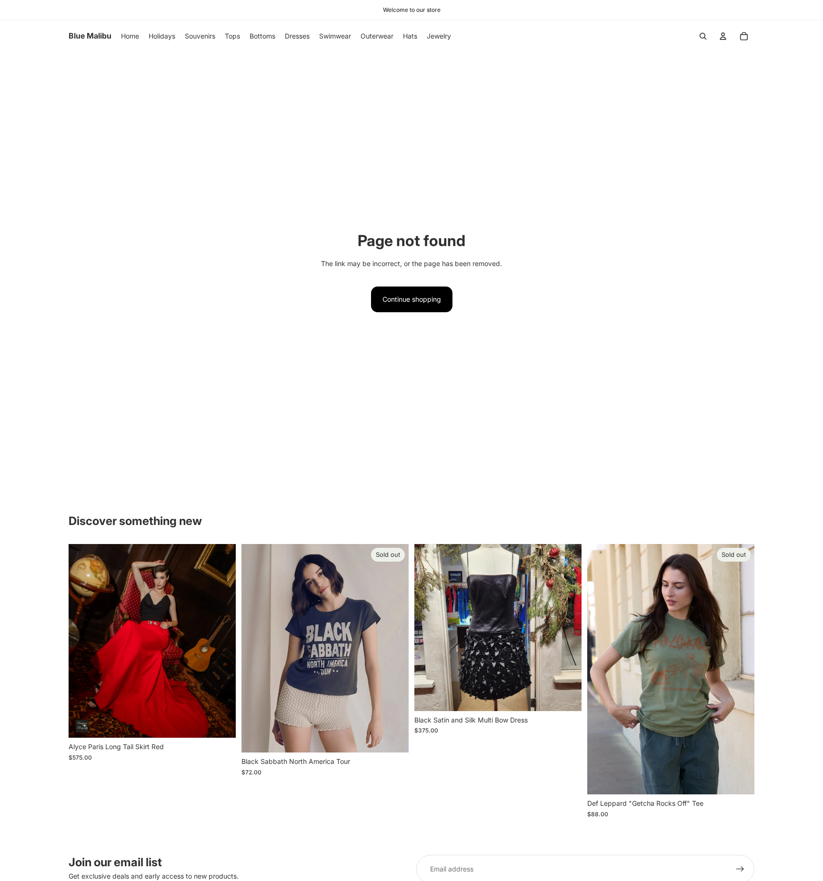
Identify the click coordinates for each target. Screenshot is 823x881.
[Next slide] (221, 641)
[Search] (703, 36)
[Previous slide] (83, 641)
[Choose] (221, 723)
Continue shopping (411, 299)
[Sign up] (740, 869)
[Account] (723, 36)
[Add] (566, 696)
